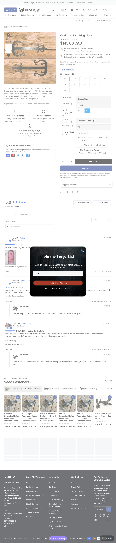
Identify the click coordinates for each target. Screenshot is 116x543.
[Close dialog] (82, 250)
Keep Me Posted (58, 283)
